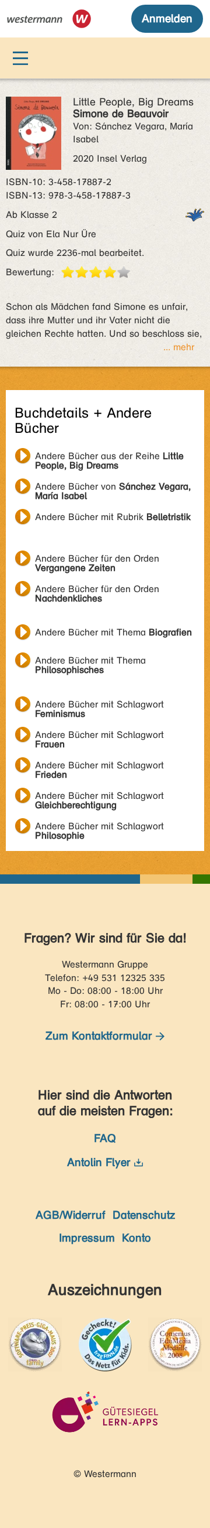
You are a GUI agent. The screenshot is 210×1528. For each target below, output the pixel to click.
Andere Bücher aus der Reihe (109, 457)
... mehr (178, 347)
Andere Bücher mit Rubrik (113, 516)
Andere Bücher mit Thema (113, 632)
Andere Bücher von (113, 488)
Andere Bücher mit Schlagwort (99, 706)
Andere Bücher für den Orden (97, 560)
